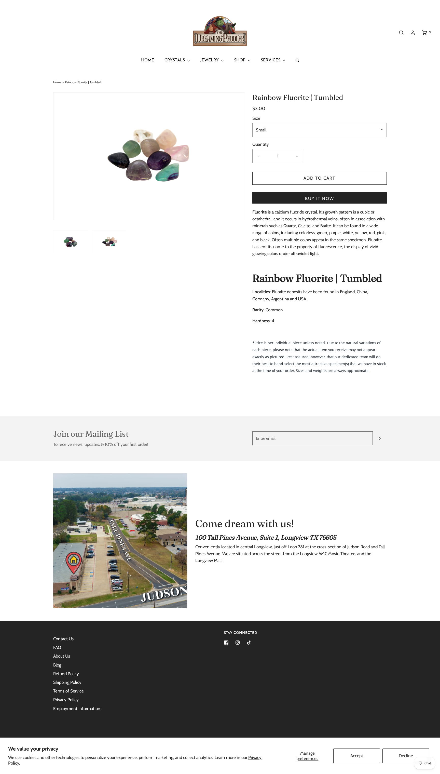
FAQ (57, 647)
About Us (61, 656)
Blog (57, 665)
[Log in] (413, 32)
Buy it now (319, 198)
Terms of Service (68, 690)
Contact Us (63, 638)
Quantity (260, 144)
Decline (406, 755)
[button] (70, 241)
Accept (356, 755)
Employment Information (76, 708)
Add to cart (319, 178)
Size (256, 118)
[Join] (380, 438)
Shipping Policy (67, 682)
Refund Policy (66, 673)
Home (57, 82)
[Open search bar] (401, 32)
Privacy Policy (66, 699)
